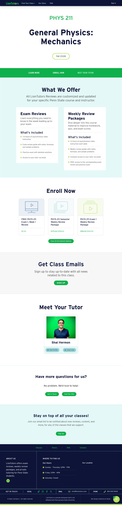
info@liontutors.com (79, 491)
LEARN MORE (34, 73)
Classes (39, 448)
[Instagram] (43, 491)
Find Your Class (27, 3)
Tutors (54, 448)
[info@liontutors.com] (69, 492)
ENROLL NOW (58, 73)
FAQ (51, 3)
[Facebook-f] (47, 491)
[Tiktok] (39, 491)
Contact (83, 448)
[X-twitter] (51, 491)
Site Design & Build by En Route (100, 499)
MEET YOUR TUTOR (86, 73)
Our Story (42, 3)
